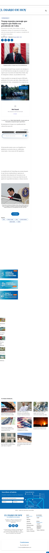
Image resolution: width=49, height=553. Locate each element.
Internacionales (36, 496)
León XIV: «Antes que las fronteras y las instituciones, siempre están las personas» (23, 413)
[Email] (5, 40)
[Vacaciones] (2, 320)
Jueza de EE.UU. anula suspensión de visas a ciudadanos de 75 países (22, 429)
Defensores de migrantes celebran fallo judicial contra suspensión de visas (7, 429)
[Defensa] (2, 357)
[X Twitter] (8, 40)
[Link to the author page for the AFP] (4, 37)
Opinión (43, 494)
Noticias (28, 519)
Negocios (43, 496)
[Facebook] (2, 40)
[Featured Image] (24, 411)
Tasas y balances (40, 530)
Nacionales (28, 494)
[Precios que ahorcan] (2, 338)
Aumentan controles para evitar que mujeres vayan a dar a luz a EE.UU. (24, 444)
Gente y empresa (35, 502)
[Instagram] (13, 525)
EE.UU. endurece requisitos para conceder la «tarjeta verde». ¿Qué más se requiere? (8, 444)
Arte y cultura (29, 501)
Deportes (43, 498)
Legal (38, 517)
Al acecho (2, 353)
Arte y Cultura (30, 529)
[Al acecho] (2, 349)
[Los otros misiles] (2, 329)
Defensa (2, 360)
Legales (38, 523)
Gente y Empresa (30, 531)
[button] (46, 10)
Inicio (28, 517)
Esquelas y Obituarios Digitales (39, 527)
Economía (29, 523)
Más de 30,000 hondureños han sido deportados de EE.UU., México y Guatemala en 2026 (8, 413)
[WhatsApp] (12, 40)
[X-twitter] (16, 525)
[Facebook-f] (10, 525)
